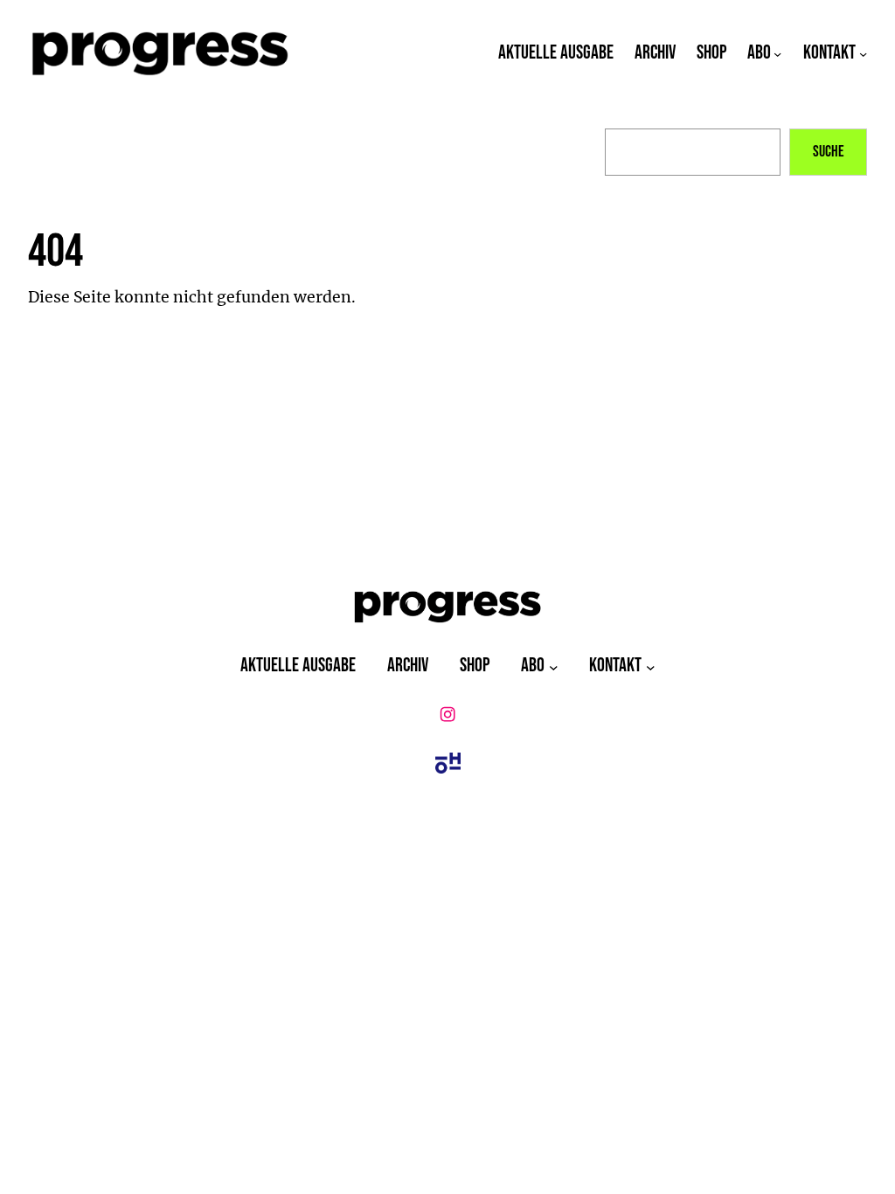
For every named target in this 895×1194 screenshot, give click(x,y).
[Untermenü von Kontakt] (863, 54)
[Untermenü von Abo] (777, 54)
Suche (828, 151)
